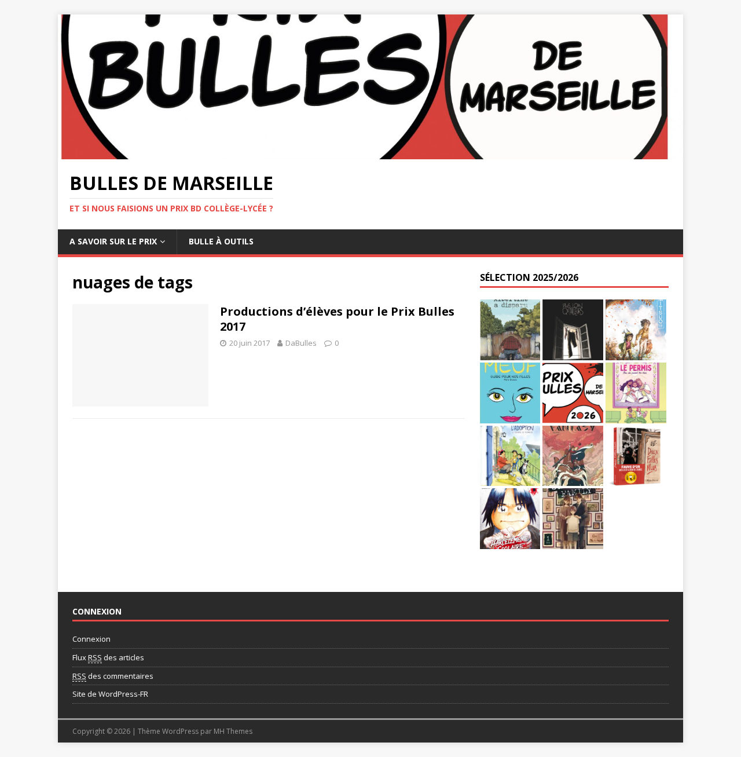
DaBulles (301, 343)
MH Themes (233, 731)
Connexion (91, 639)
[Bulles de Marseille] (370, 152)
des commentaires (112, 676)
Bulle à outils (221, 241)
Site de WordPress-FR (110, 694)
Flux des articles (108, 657)
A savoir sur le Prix (113, 241)
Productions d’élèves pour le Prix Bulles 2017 (337, 318)
